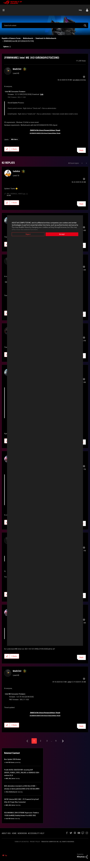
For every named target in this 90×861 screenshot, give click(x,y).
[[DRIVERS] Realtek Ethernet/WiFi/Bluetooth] (86, 163)
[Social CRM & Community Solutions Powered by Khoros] (82, 856)
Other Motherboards (11, 792)
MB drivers (14, 139)
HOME (14, 833)
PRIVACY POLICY (35, 841)
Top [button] (6, 855)
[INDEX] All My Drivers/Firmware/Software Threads (45, 130)
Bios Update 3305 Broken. (12, 759)
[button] (7, 149)
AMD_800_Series (10, 778)
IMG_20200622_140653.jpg (16, 194)
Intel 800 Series (10, 762)
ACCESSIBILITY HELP (36, 833)
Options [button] (6, 47)
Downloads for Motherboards (46, 38)
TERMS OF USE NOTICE (22, 841)
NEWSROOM (22, 833)
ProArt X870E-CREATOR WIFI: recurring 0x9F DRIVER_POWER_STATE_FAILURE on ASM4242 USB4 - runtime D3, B (22, 772)
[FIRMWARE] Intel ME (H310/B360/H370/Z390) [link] (19, 41)
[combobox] (45, 25)
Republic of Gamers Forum (11, 38)
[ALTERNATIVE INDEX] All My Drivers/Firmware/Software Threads (45, 133)
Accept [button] (62, 234)
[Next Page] (62, 741)
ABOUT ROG (6, 833)
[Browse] (5, 10)
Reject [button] (28, 234)
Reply (81, 150)
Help (80, 10)
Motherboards (28, 38)
